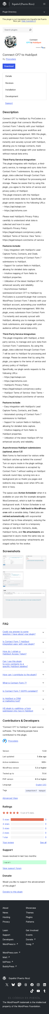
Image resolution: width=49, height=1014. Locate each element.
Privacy (6, 921)
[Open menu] (45, 4)
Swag (30, 944)
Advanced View (10, 798)
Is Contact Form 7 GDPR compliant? (20, 691)
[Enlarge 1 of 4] (20, 559)
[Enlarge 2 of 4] (43, 559)
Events (29, 935)
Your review (8, 842)
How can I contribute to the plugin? (20, 674)
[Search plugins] (30, 29)
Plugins (29, 917)
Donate (31, 939)
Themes (30, 912)
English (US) (41, 785)
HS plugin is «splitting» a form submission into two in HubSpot (18, 709)
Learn (5, 930)
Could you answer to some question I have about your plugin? (19, 632)
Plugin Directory (9, 12)
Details (8, 76)
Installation (10, 89)
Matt (6, 957)
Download (9, 66)
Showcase (31, 908)
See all (43, 842)
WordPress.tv (10, 944)
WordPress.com (11, 952)
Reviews (9, 83)
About (5, 908)
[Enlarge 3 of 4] (20, 574)
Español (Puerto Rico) (19, 978)
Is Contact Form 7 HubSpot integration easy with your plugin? (19, 642)
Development (11, 96)
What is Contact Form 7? (15, 683)
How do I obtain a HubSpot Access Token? (15, 652)
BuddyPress (10, 966)
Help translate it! (29, 21)
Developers (8, 939)
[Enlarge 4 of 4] (43, 592)
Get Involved (32, 930)
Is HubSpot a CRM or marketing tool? (12, 699)
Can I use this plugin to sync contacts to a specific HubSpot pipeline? (15, 664)
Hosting (6, 917)
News (5, 912)
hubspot (42, 791)
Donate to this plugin (13, 891)
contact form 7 (31, 791)
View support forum (12, 868)
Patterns (30, 921)
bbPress (8, 962)
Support (9, 103)
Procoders (11, 59)
